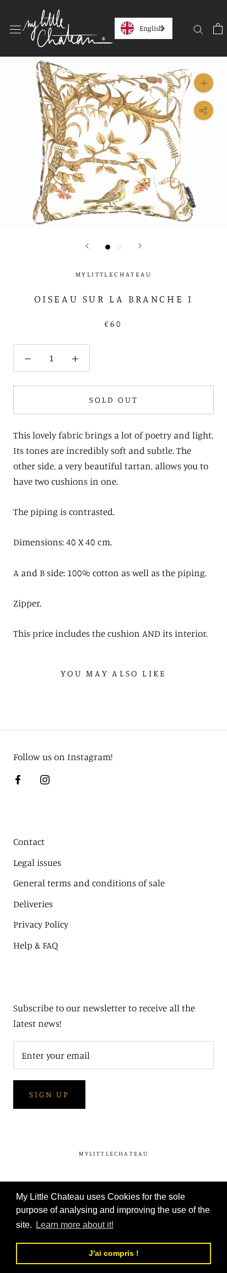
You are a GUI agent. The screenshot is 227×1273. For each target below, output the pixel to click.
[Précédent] (87, 245)
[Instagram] (45, 778)
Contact (29, 841)
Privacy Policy (40, 924)
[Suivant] (140, 245)
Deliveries (33, 903)
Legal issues (37, 862)
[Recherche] (198, 28)
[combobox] (143, 28)
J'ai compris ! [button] (114, 1253)
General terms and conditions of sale (89, 883)
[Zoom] (203, 83)
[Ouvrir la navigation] (15, 28)
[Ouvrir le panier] (218, 28)
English (151, 28)
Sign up (49, 1094)
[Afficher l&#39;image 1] (107, 247)
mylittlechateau (114, 1153)
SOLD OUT (113, 399)
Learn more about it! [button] (75, 1224)
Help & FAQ (35, 945)
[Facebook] (18, 778)
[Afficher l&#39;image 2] (119, 247)
